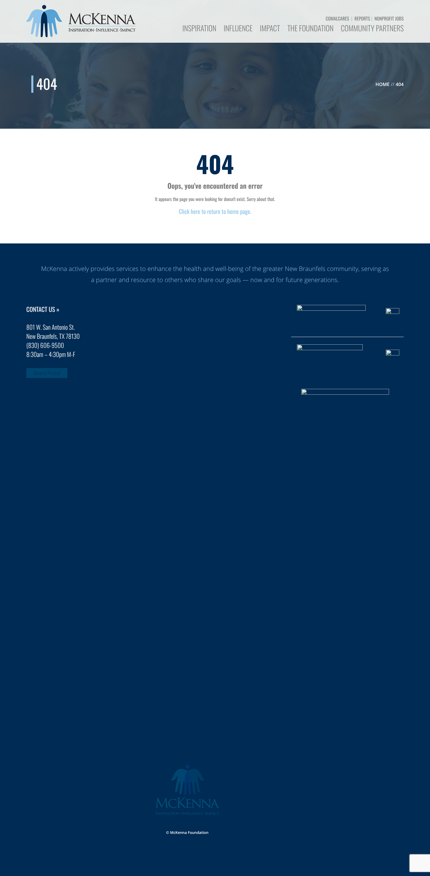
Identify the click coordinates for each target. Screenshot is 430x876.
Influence (238, 29)
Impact (270, 29)
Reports (362, 18)
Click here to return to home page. (215, 211)
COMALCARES (337, 18)
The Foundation (310, 29)
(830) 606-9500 (45, 345)
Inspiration (199, 29)
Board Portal (47, 373)
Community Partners (372, 29)
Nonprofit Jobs (389, 18)
